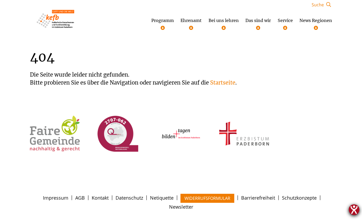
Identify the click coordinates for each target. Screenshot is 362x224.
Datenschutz (129, 198)
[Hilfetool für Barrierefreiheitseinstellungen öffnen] (354, 209)
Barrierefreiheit (258, 198)
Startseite (222, 82)
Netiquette (162, 198)
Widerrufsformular (207, 198)
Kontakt (100, 198)
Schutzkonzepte (299, 198)
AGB (80, 198)
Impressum (55, 198)
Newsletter (181, 207)
